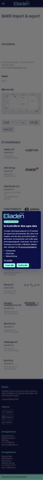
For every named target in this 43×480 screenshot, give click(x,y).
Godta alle (22, 265)
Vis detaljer (8, 261)
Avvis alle (9, 265)
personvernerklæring (28, 247)
